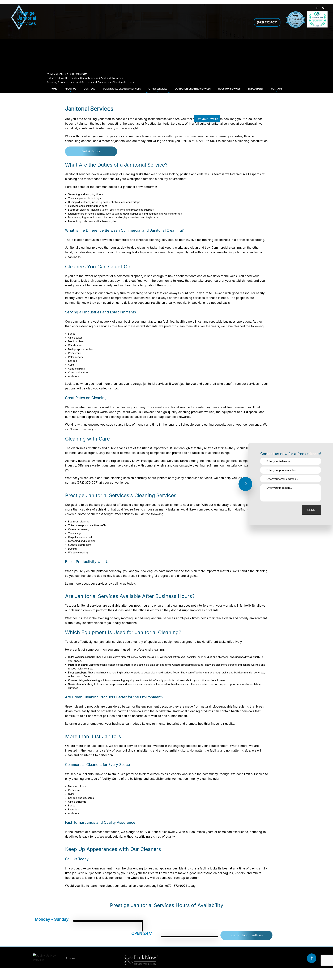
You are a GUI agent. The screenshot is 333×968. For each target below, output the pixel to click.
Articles (70, 958)
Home (54, 88)
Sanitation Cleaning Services (193, 88)
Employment (255, 88)
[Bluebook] (49, 958)
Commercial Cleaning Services (122, 88)
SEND (311, 510)
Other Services (157, 88)
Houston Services (229, 88)
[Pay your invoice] (204, 124)
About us (70, 88)
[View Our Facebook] (317, 8)
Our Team (89, 88)
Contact (276, 88)
